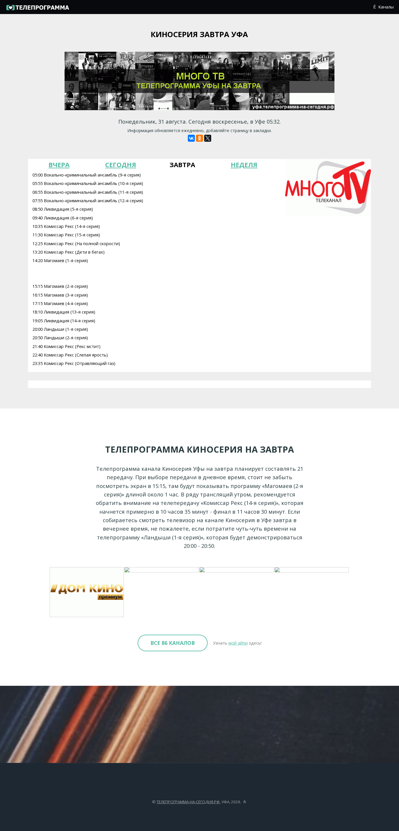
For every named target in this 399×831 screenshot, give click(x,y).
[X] (207, 138)
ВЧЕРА (59, 164)
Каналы (385, 7)
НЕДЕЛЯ (244, 164)
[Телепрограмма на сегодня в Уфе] (37, 9)
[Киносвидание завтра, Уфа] (312, 592)
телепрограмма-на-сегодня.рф (188, 801)
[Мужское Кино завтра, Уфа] (162, 592)
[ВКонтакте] (191, 138)
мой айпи (238, 643)
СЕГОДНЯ (120, 164)
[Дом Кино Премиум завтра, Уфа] (87, 592)
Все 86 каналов (172, 642)
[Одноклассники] (199, 138)
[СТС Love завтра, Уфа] (237, 592)
